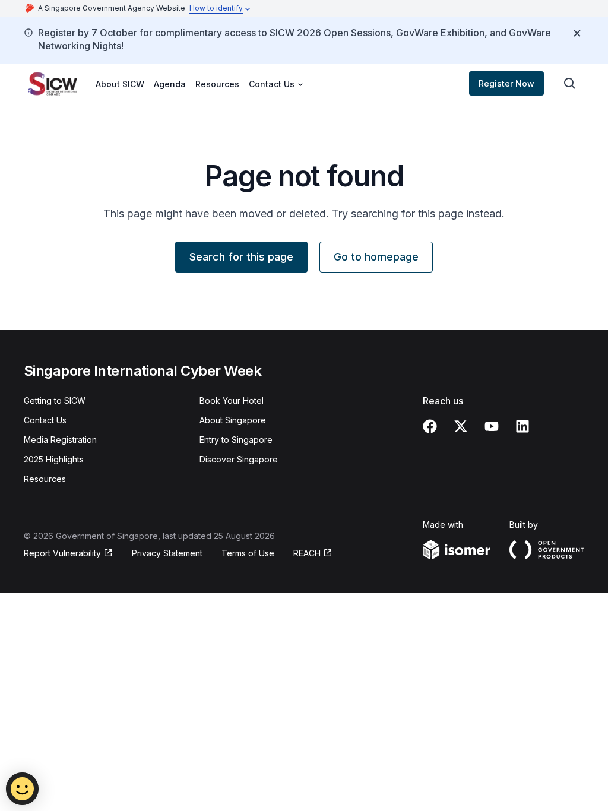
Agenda (170, 84)
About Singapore (233, 420)
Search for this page (241, 257)
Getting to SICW (55, 400)
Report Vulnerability (62, 553)
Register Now (506, 83)
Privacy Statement (167, 553)
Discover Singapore (239, 459)
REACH (307, 553)
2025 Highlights (54, 459)
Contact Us (45, 420)
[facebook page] (430, 426)
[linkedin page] (522, 426)
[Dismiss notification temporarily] (577, 33)
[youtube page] (491, 426)
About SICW (120, 84)
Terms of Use (247, 553)
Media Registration (60, 440)
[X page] (461, 426)
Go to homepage (376, 257)
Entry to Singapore (236, 440)
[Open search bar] (570, 83)
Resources (217, 84)
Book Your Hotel (232, 400)
